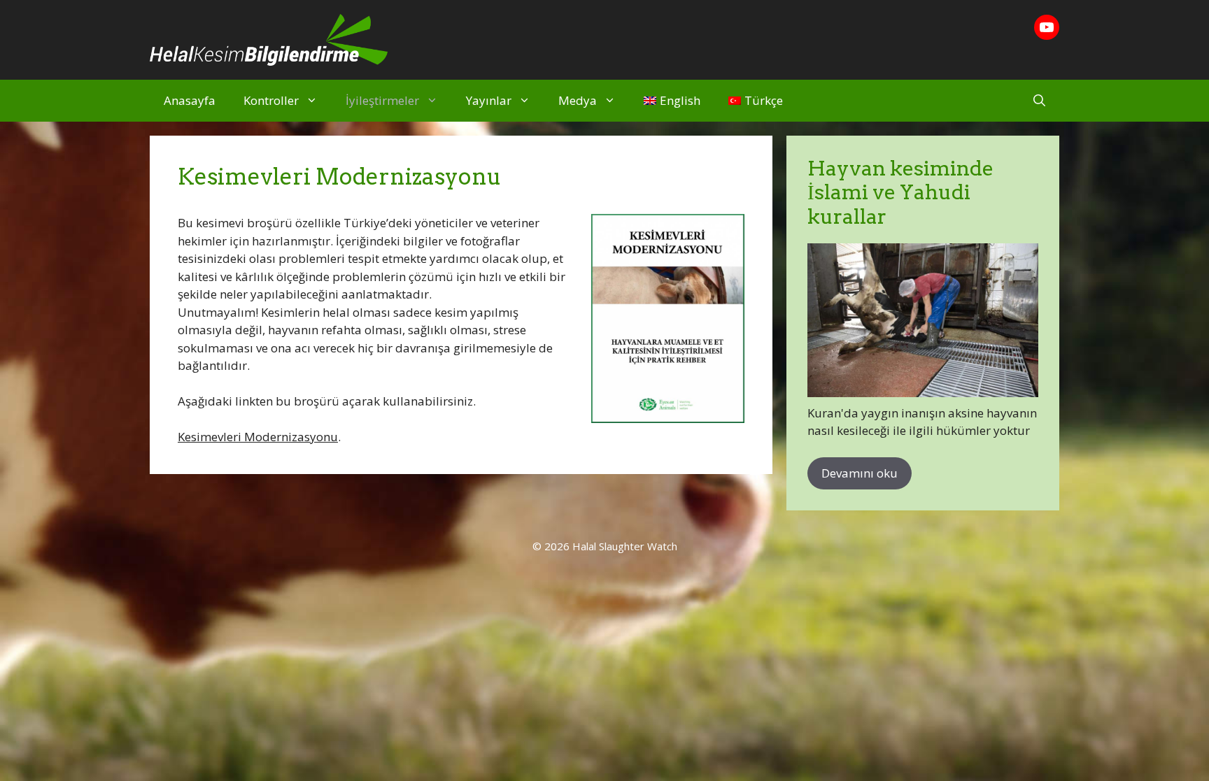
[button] (1039, 101)
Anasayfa (189, 100)
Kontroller (271, 100)
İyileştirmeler (382, 100)
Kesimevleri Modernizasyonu (258, 437)
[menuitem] (672, 101)
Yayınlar (488, 100)
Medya (577, 100)
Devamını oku (859, 473)
